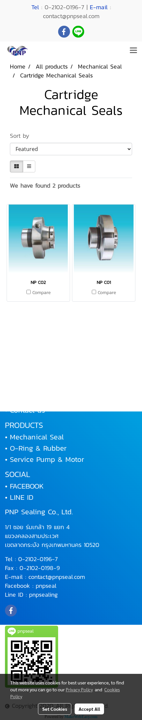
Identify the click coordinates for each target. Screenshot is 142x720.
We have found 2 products (45, 185)
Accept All (89, 709)
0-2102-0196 (35, 559)
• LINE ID (19, 497)
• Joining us (24, 399)
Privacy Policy (79, 689)
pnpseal (46, 585)
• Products (22, 376)
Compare (41, 292)
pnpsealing (43, 594)
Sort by (23, 135)
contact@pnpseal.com (56, 576)
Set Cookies (54, 709)
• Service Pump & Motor (44, 459)
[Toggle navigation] (133, 51)
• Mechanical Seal (34, 437)
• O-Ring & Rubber (36, 448)
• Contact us (25, 410)
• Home (17, 354)
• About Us (23, 365)
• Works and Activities (41, 387)
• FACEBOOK (24, 486)
